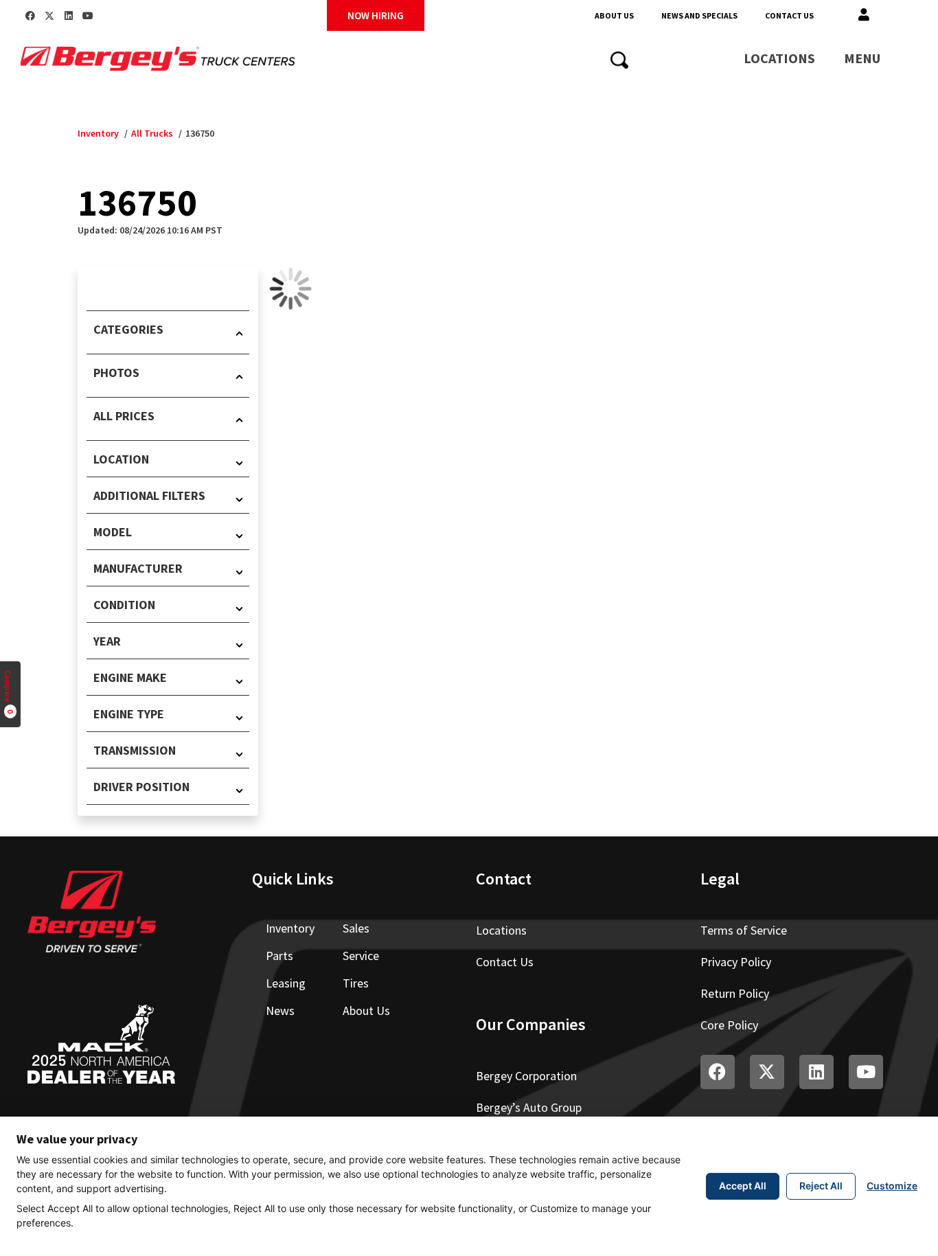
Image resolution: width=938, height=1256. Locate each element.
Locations (501, 930)
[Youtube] (88, 15)
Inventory (98, 133)
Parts (279, 955)
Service (361, 955)
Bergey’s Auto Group (529, 1107)
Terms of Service (743, 930)
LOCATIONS (779, 58)
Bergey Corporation (526, 1076)
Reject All (821, 1185)
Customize (892, 1185)
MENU (862, 58)
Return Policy (734, 993)
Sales (356, 928)
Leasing (286, 983)
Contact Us (789, 15)
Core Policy (729, 1025)
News (280, 1010)
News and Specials (699, 15)
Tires (356, 983)
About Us (614, 15)
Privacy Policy (735, 962)
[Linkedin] (68, 15)
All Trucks (152, 133)
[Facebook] (30, 15)
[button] (863, 15)
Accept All (742, 1185)
